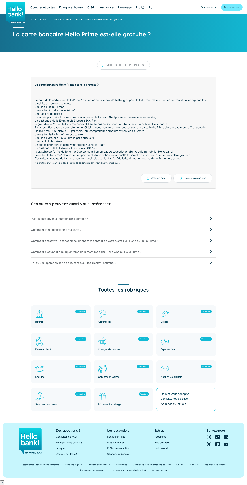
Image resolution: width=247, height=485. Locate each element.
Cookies (180, 464)
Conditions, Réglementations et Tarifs (152, 464)
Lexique (60, 448)
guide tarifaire (65, 158)
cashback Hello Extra (52, 120)
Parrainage (125, 7)
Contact (194, 464)
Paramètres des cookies (92, 470)
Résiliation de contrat (215, 464)
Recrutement (162, 442)
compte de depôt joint (79, 127)
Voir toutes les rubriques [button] (125, 65)
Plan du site (121, 464)
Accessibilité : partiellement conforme (40, 464)
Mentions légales (73, 464)
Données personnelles (99, 464)
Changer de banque (118, 454)
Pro (138, 7)
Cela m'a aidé (158, 178)
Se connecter (208, 7)
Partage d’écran (159, 470)
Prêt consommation (118, 448)
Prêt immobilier (115, 442)
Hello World (161, 448)
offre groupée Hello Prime (133, 100)
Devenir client (232, 7)
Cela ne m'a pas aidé (195, 178)
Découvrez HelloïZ (66, 454)
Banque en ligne (116, 436)
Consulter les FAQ (66, 436)
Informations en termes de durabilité (128, 470)
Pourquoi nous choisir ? (69, 442)
